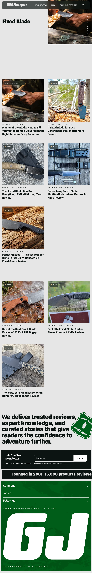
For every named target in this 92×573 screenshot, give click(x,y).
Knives (55, 83)
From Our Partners (68, 5)
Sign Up (80, 458)
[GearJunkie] (17, 5)
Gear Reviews (41, 5)
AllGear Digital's (28, 508)
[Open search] (83, 5)
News (53, 5)
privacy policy (58, 463)
